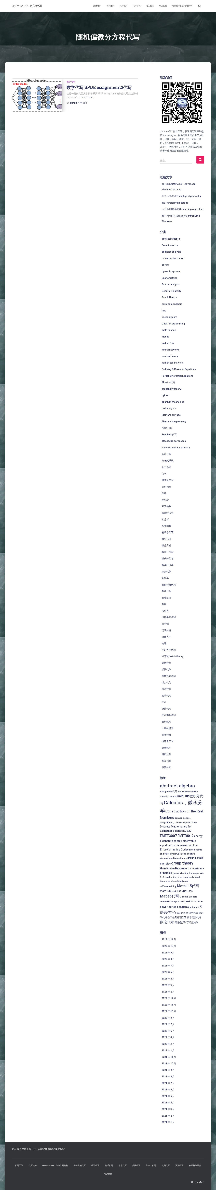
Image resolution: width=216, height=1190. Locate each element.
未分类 (165, 610)
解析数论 (166, 721)
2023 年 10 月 (169, 946)
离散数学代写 (183, 922)
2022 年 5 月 (168, 1031)
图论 (164, 493)
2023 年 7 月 (168, 965)
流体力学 (166, 636)
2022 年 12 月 (169, 998)
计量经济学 (167, 728)
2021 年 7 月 (168, 1083)
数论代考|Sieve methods (175, 202)
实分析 (165, 519)
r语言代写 (167, 428)
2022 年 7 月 (168, 1024)
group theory (182, 863)
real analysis (169, 408)
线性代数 (166, 669)
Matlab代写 (169, 896)
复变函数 (166, 506)
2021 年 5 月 (168, 1096)
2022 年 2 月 (168, 1050)
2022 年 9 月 (168, 1018)
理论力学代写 (169, 649)
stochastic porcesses (174, 441)
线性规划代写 (169, 676)
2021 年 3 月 (168, 1109)
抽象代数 (166, 571)
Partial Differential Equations (177, 376)
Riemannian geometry (174, 421)
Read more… (87, 97)
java (164, 310)
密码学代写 (167, 532)
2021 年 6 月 (168, 1089)
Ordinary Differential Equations (179, 369)
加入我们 (150, 6)
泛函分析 (166, 630)
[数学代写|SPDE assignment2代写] (37, 95)
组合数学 (166, 689)
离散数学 (166, 663)
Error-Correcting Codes (174, 849)
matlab (165, 336)
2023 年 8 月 (168, 959)
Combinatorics (170, 245)
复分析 (165, 499)
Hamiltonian (167, 868)
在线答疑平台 (195, 1165)
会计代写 (166, 454)
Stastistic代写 (169, 434)
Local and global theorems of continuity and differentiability (180, 882)
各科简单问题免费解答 (182, 6)
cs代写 (165, 264)
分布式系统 (167, 460)
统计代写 (166, 708)
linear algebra (169, 317)
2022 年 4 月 (168, 1037)
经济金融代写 (80, 1165)
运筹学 (194, 922)
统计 (164, 702)
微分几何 (166, 539)
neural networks (170, 349)
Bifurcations (184, 791)
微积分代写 (167, 552)
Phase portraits (176, 901)
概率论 (165, 623)
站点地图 (16, 1149)
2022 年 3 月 (168, 1044)
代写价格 (137, 6)
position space (194, 901)
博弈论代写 (167, 480)
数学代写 (71, 82)
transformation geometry (176, 447)
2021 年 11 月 (169, 1057)
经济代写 (166, 695)
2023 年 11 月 (169, 939)
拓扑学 (165, 578)
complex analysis (171, 251)
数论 (164, 604)
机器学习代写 (169, 617)
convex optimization (173, 258)
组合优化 (166, 682)
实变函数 (166, 525)
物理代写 (50, 1149)
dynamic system (171, 271)
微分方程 (166, 545)
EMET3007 (168, 836)
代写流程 (123, 6)
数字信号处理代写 (177, 917)
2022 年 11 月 (169, 1004)
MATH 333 (187, 891)
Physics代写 (168, 382)
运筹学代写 (167, 741)
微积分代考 (167, 558)
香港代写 (166, 761)
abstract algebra (171, 238)
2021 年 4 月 (168, 1102)
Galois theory (180, 858)
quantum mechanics (173, 402)
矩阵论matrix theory (172, 656)
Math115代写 (188, 886)
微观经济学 (167, 565)
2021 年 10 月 (169, 1063)
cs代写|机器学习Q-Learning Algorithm (182, 209)
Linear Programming (173, 323)
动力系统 (166, 467)
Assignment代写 (168, 791)
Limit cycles (175, 877)
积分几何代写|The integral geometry (181, 196)
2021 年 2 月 (168, 1115)
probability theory (171, 389)
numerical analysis (172, 362)
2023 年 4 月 (168, 978)
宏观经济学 (167, 512)
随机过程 (166, 754)
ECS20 (187, 830)
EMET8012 (186, 836)
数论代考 (167, 922)
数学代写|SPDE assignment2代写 (99, 87)
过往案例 (97, 6)
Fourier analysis (171, 284)
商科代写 (166, 486)
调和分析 (166, 734)
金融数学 (166, 747)
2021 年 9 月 (168, 1070)
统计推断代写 (169, 715)
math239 (176, 891)
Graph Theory (169, 297)
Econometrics (169, 278)
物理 (164, 643)
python (165, 395)
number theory (170, 356)
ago (82, 102)
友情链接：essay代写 (33, 1149)
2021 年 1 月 (168, 1122)
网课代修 (163, 6)
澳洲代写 (179, 1165)
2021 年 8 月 (168, 1076)
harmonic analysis (172, 304)
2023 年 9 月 (168, 952)
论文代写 (60, 1149)
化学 (164, 473)
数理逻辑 (166, 597)
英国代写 (166, 1165)
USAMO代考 (180, 913)
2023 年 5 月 (168, 972)
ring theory (193, 907)
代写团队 (110, 6)
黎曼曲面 (166, 767)
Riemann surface (171, 415)
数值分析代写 (169, 584)
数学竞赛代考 (194, 917)
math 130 (165, 891)
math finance (169, 330)
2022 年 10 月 (169, 1011)
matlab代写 (168, 343)
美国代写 (136, 1165)
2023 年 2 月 (168, 991)
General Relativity (171, 291)
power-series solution (173, 906)
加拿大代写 (151, 1165)
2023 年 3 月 (168, 985)
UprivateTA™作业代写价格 (55, 1165)
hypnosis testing (179, 873)
